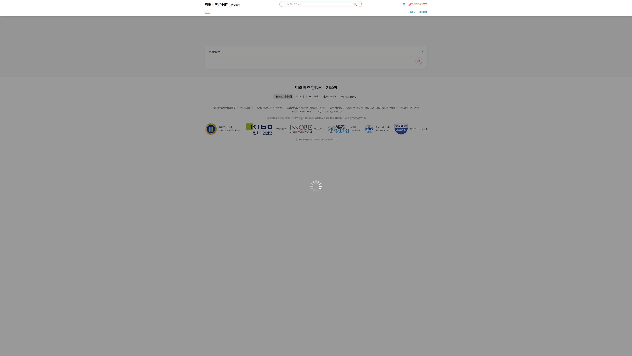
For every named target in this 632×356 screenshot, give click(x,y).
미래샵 (412, 12)
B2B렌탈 (423, 12)
